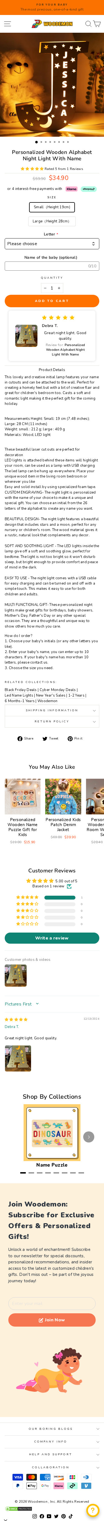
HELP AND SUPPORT (50, 1454)
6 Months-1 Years (20, 701)
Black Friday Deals (21, 689)
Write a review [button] (52, 938)
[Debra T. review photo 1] (18, 1058)
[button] (33, 168)
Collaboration (50, 1467)
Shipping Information (52, 710)
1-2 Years (76, 695)
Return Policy (52, 721)
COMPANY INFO (50, 1442)
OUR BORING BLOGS (51, 1429)
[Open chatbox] (93, 1510)
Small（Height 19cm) (52, 207)
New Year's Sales (50, 695)
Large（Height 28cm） (52, 221)
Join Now (55, 1320)
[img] (16, 1019)
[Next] (88, 1136)
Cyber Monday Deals (58, 689)
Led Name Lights (19, 695)
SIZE (52, 197)
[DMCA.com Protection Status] (52, 1509)
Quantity (52, 278)
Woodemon (47, 701)
